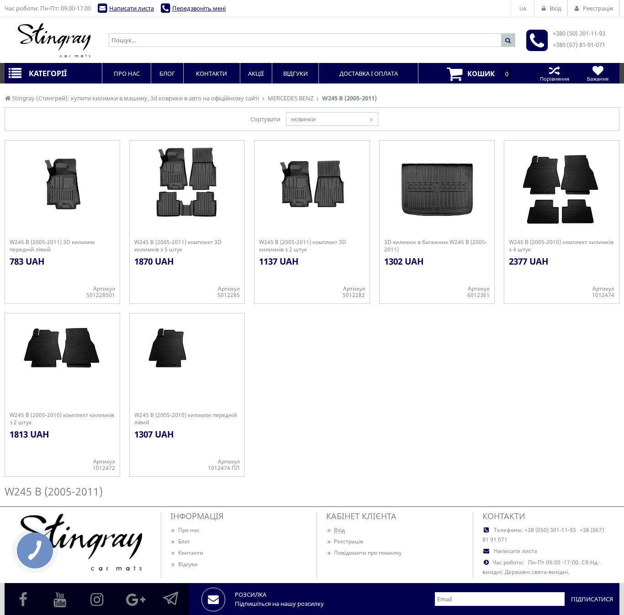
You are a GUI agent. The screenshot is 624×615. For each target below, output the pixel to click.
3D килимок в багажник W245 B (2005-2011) (435, 246)
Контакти (190, 553)
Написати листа (131, 8)
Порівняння (554, 78)
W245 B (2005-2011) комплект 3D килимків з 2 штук (302, 246)
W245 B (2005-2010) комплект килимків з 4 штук (561, 246)
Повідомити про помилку (368, 553)
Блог (184, 541)
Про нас (189, 530)
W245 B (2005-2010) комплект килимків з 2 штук (62, 419)
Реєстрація (348, 541)
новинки (303, 119)
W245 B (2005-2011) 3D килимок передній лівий (52, 246)
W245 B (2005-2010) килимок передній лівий (185, 419)
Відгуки (188, 564)
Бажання (597, 78)
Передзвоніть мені (199, 8)
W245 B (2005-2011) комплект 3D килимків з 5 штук (178, 246)
